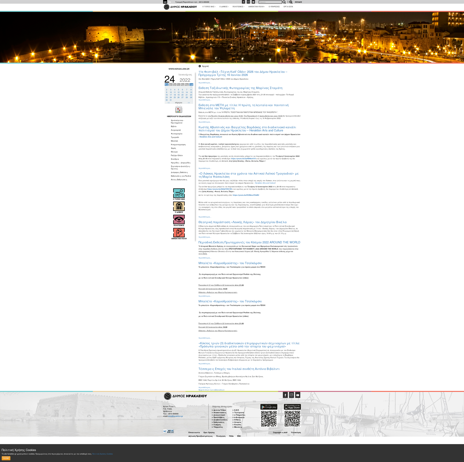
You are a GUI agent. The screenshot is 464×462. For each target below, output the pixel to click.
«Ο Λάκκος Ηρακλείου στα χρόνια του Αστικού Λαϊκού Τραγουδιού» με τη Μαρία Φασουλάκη (249, 175)
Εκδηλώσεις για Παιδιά (181, 176)
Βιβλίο (173, 126)
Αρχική (205, 66)
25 (175, 97)
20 (182, 94)
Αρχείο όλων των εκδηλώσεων (211, 390)
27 (182, 97)
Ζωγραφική (176, 130)
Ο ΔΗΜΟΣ (223, 6)
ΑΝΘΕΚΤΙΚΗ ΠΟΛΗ (256, 6)
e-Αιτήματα (239, 417)
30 (167, 100)
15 (191, 92)
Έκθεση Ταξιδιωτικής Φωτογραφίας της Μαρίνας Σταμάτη (240, 88)
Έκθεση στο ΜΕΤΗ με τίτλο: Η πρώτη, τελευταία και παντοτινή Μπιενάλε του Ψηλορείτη (244, 106)
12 (178, 92)
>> (189, 102)
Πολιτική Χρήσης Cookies (102, 454)
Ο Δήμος (217, 424)
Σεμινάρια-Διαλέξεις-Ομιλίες (180, 167)
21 (187, 94)
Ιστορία (237, 422)
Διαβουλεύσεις (221, 419)
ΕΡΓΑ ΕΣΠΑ (288, 6)
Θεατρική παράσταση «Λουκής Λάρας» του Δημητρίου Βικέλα (243, 222)
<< (169, 102)
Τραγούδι (175, 137)
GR (165, 2)
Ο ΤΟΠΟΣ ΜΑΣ (208, 6)
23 (167, 97)
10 (171, 92)
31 (171, 100)
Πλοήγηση (220, 436)
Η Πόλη (237, 419)
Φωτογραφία (176, 133)
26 (178, 97)
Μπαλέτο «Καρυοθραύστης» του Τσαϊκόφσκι (230, 263)
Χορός (173, 148)
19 (178, 94)
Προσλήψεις (219, 417)
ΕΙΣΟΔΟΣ (298, 2)
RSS (239, 436)
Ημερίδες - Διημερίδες (181, 162)
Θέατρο (174, 151)
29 (191, 97)
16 (167, 94)
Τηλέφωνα (239, 412)
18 (175, 94)
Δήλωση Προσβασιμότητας (200, 436)
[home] (181, 7)
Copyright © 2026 (280, 432)
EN (169, 2)
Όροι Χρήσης (209, 432)
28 (187, 97)
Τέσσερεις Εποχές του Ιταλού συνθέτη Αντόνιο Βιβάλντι (239, 369)
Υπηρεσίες (218, 427)
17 (171, 94)
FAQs (231, 436)
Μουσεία (238, 427)
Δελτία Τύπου (220, 410)
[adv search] (290, 2)
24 (171, 97)
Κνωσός (237, 424)
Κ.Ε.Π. (236, 410)
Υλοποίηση (296, 432)
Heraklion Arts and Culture (265, 183)
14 (187, 92)
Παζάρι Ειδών (177, 155)
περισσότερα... (205, 82)
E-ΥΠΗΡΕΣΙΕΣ (274, 6)
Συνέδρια (175, 159)
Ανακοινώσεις (220, 412)
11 (175, 92)
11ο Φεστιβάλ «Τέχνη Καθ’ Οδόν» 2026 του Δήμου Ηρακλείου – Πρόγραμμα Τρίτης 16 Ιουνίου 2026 (243, 73)
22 (191, 94)
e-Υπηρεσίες (239, 415)
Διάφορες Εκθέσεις (179, 172)
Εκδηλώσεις (219, 422)
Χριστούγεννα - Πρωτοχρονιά (177, 121)
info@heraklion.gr (175, 416)
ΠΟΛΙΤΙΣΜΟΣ (238, 6)
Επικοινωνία (194, 432)
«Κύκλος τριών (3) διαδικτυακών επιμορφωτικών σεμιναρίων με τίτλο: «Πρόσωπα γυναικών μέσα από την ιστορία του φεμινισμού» (249, 344)
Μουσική (174, 141)
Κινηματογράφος (178, 144)
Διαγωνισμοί (219, 415)
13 (182, 92)
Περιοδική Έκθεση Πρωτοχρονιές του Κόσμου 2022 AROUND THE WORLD (249, 242)
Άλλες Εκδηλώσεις (179, 179)
